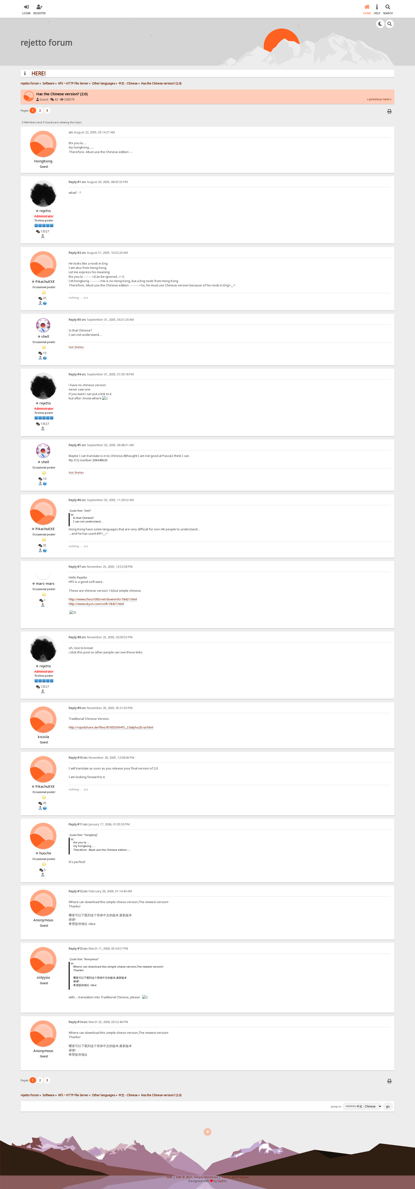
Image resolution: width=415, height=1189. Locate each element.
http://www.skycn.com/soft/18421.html (96, 604)
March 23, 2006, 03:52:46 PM (98, 1022)
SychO (222, 1181)
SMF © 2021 (184, 1177)
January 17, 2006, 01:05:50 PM (99, 824)
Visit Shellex (76, 347)
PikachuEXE (45, 281)
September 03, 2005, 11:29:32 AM (101, 500)
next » (387, 99)
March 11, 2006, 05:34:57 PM (98, 948)
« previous (374, 99)
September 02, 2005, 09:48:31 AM (101, 445)
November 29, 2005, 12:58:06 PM (101, 758)
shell (45, 336)
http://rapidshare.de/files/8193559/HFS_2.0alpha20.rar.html (111, 727)
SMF (169, 1177)
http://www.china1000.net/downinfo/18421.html (103, 599)
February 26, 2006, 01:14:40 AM (100, 891)
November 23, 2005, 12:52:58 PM (101, 567)
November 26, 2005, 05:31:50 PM (101, 708)
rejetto (45, 210)
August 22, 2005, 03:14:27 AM (92, 132)
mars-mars (45, 583)
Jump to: (336, 1106)
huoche (45, 853)
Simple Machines (206, 1177)
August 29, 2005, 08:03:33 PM (98, 182)
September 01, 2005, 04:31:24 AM (101, 320)
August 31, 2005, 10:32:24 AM (98, 253)
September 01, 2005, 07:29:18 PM (101, 374)
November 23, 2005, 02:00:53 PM (101, 637)
